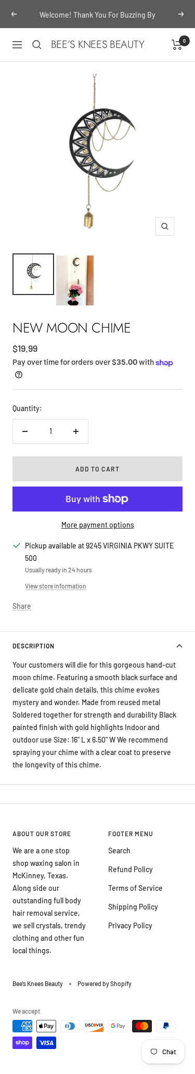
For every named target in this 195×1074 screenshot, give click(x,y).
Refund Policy (130, 869)
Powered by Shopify (104, 983)
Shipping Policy (133, 906)
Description (33, 645)
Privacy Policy (130, 925)
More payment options (97, 524)
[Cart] (177, 45)
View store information (55, 586)
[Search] (37, 44)
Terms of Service (135, 888)
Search (119, 850)
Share (21, 606)
